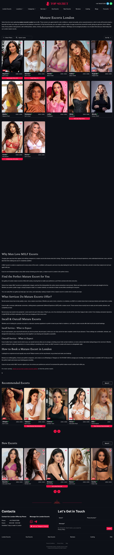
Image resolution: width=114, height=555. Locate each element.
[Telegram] (107, 3)
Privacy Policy (61, 529)
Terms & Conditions (50, 543)
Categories (31, 9)
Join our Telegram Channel (40, 526)
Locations (19, 9)
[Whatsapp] (111, 3)
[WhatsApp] (31, 522)
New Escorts (67, 9)
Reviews (78, 9)
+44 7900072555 (101, 3)
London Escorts (6, 9)
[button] (55, 431)
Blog (67, 543)
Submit (109, 528)
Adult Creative (63, 548)
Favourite (107, 9)
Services (42, 9)
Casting (88, 9)
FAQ (111, 537)
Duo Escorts (55, 9)
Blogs (96, 9)
